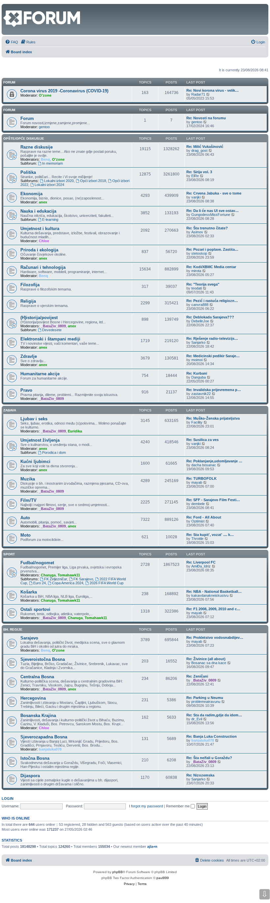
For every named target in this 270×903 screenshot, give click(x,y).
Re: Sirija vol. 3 (199, 172)
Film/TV (28, 500)
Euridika (75, 431)
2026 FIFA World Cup (106, 583)
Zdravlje (28, 356)
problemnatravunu (205, 702)
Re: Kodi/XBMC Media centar (211, 267)
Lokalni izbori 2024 (49, 185)
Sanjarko (198, 342)
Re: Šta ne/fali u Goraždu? (209, 758)
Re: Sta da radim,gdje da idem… (214, 715)
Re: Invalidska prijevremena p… (213, 390)
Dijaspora (30, 775)
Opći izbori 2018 (93, 181)
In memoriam (52, 163)
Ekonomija (31, 193)
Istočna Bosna (34, 758)
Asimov (197, 232)
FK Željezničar (55, 579)
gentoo (44, 127)
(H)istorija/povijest (39, 317)
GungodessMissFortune (210, 215)
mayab (196, 482)
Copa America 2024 (67, 583)
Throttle (197, 539)
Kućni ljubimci (35, 461)
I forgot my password (146, 806)
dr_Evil (196, 719)
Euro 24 (39, 583)
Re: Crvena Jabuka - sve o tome (213, 193)
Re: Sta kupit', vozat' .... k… (210, 535)
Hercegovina (33, 698)
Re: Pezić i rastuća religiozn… (212, 301)
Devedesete (52, 330)
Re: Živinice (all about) (206, 659)
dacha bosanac (203, 465)
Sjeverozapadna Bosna (43, 736)
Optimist (197, 521)
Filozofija (30, 284)
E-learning (50, 219)
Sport (9, 554)
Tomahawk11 (69, 575)
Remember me (178, 806)
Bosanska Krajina (38, 715)
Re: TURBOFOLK (201, 478)
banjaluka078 (50, 749)
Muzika (27, 478)
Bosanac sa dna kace (208, 663)
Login (8, 798)
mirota (196, 271)
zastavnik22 (201, 394)
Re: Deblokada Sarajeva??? (210, 317)
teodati (196, 288)
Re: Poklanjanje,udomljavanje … (214, 461)
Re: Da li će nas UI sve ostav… (212, 211)
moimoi (196, 360)
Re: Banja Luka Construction (211, 736)
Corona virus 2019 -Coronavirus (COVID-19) (64, 90)
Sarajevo (29, 638)
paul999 (162, 878)
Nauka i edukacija (38, 211)
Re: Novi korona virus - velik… (212, 90)
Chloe (44, 241)
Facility (196, 422)
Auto (25, 517)
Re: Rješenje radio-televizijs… (212, 338)
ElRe (195, 176)
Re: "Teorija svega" (202, 284)
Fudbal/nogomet (37, 562)
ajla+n (152, 846)
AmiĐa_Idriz (201, 566)
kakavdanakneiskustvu (210, 595)
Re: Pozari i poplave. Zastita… (212, 249)
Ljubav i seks (33, 418)
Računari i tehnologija (43, 267)
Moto (25, 535)
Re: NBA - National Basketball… (214, 591)
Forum (9, 110)
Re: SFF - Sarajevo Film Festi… (213, 500)
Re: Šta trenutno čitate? (207, 228)
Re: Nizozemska (200, 775)
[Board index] (7, 7)
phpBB (117, 872)
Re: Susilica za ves (202, 440)
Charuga (48, 575)
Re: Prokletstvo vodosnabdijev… (214, 637)
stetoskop (199, 253)
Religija (28, 301)
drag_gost (199, 150)
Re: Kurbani (196, 373)
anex (43, 202)
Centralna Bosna (37, 676)
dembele (198, 504)
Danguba (198, 377)
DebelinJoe (200, 321)
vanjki (196, 197)
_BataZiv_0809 (53, 326)
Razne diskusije (36, 147)
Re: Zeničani (197, 676)
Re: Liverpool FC (201, 562)
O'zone (45, 95)
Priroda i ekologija (39, 249)
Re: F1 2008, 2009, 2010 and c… (213, 609)
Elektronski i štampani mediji (50, 338)
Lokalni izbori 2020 (59, 181)
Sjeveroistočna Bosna (42, 659)
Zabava (9, 410)
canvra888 (199, 305)
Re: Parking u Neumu (204, 698)
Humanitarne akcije (40, 373)
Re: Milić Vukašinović (204, 147)
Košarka (28, 592)
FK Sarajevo (83, 579)
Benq (45, 159)
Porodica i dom (54, 452)
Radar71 (198, 94)
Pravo (26, 390)
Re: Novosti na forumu (206, 118)
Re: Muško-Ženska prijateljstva (213, 418)
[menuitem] (11, 42)
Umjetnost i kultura (39, 228)
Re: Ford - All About (203, 517)
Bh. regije (12, 629)
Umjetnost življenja (40, 440)
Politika (28, 172)
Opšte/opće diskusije (23, 138)
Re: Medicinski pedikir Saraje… (213, 356)
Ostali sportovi (35, 609)
